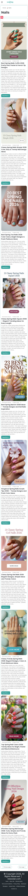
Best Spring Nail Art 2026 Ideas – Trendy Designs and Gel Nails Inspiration (13, 407)
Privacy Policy (17, 883)
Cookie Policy (12, 886)
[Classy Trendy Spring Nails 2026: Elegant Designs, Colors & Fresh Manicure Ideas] (14, 632)
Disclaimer (5, 886)
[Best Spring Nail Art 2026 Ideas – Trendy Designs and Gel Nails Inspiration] (14, 378)
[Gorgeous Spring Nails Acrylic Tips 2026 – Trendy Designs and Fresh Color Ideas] (14, 462)
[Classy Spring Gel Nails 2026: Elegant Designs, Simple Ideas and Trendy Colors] (14, 548)
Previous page (7, 867)
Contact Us (14, 888)
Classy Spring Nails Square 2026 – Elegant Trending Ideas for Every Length (14, 321)
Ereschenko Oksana (6, 61)
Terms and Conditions (7, 883)
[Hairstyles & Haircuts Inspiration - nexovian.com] (10, 2)
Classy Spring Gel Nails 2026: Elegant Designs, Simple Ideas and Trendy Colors (13, 577)
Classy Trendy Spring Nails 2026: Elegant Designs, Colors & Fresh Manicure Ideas (13, 661)
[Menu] (2, 2)
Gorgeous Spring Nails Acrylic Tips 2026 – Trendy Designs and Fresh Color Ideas (14, 491)
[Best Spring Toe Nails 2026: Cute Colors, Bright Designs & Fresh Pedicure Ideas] (14, 208)
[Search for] (26, 2)
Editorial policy (18, 881)
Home (4, 8)
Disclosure (23, 883)
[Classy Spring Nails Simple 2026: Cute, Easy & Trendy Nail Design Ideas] (14, 121)
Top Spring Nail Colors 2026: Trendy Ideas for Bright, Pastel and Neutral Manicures (13, 746)
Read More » (5, 95)
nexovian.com (14, 879)
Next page (21, 867)
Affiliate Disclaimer (20, 886)
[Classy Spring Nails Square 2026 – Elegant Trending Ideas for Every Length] (14, 292)
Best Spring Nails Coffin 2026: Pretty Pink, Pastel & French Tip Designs (13, 65)
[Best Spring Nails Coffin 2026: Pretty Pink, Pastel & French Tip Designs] (14, 40)
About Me (12, 881)
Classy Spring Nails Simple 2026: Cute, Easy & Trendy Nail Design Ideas (14, 149)
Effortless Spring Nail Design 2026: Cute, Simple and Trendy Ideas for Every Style (13, 831)
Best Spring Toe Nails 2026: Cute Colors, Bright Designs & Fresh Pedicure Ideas (13, 237)
